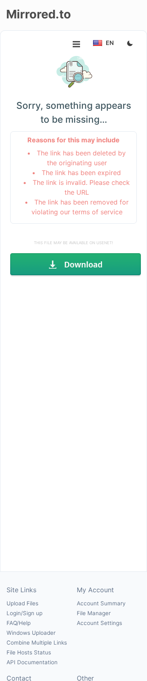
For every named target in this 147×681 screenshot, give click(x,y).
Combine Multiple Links (37, 642)
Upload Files (22, 603)
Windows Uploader (31, 632)
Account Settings (99, 623)
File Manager (94, 613)
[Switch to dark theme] (130, 43)
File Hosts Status (29, 652)
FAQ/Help (19, 623)
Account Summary (101, 603)
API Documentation (32, 662)
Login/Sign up (24, 613)
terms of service (97, 212)
